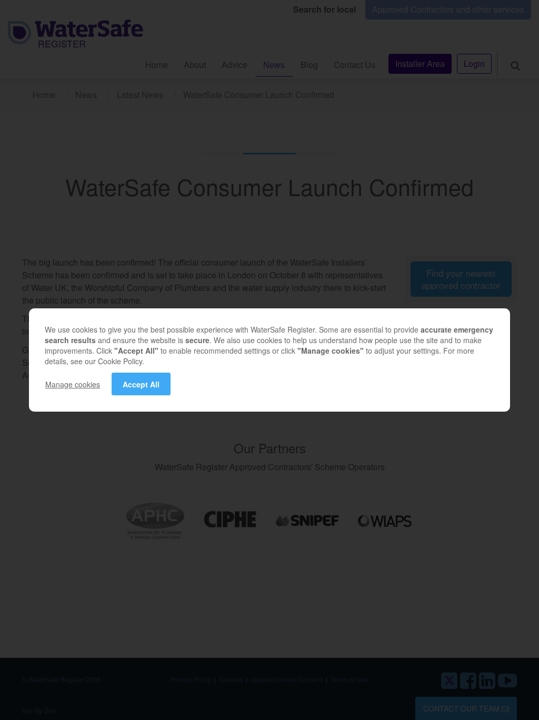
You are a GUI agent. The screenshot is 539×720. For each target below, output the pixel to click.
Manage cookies (72, 384)
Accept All (141, 384)
